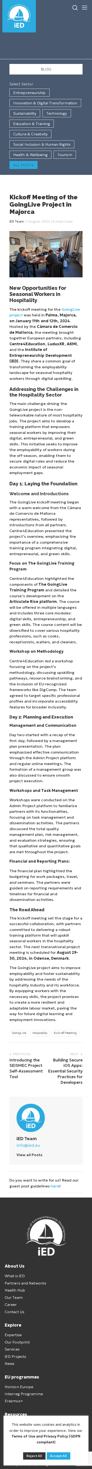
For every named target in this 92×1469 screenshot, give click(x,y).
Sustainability (24, 113)
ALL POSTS (23, 165)
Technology (56, 113)
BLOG (46, 69)
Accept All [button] (58, 1456)
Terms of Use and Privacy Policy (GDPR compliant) (46, 1439)
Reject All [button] (34, 1456)
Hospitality (40, 1033)
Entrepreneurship (29, 92)
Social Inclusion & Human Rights (42, 144)
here (55, 1186)
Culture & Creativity (30, 134)
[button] (84, 7)
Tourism (64, 154)
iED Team (16, 222)
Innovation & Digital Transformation (45, 103)
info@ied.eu (28, 1145)
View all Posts (29, 1154)
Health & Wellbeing (30, 154)
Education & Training (31, 123)
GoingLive (19, 1033)
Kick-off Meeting (65, 1033)
